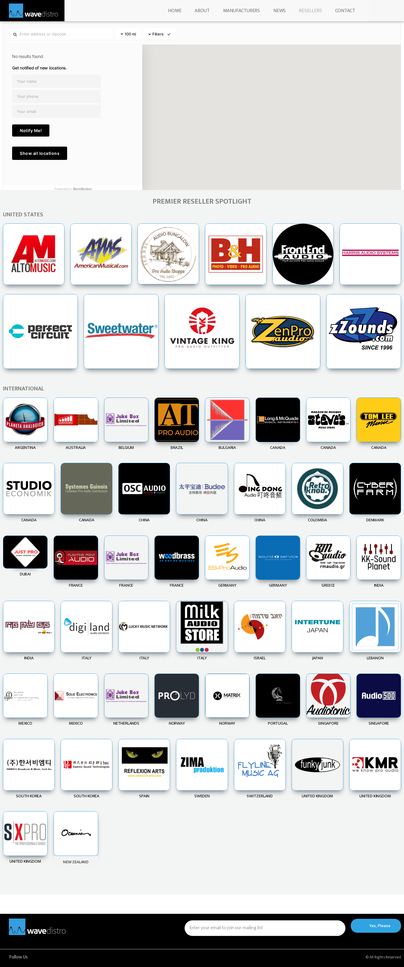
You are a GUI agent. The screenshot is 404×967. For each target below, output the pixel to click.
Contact (345, 11)
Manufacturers (241, 11)
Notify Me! (31, 130)
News (279, 11)
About (202, 11)
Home (174, 11)
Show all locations (39, 153)
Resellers (310, 11)
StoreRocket (82, 189)
